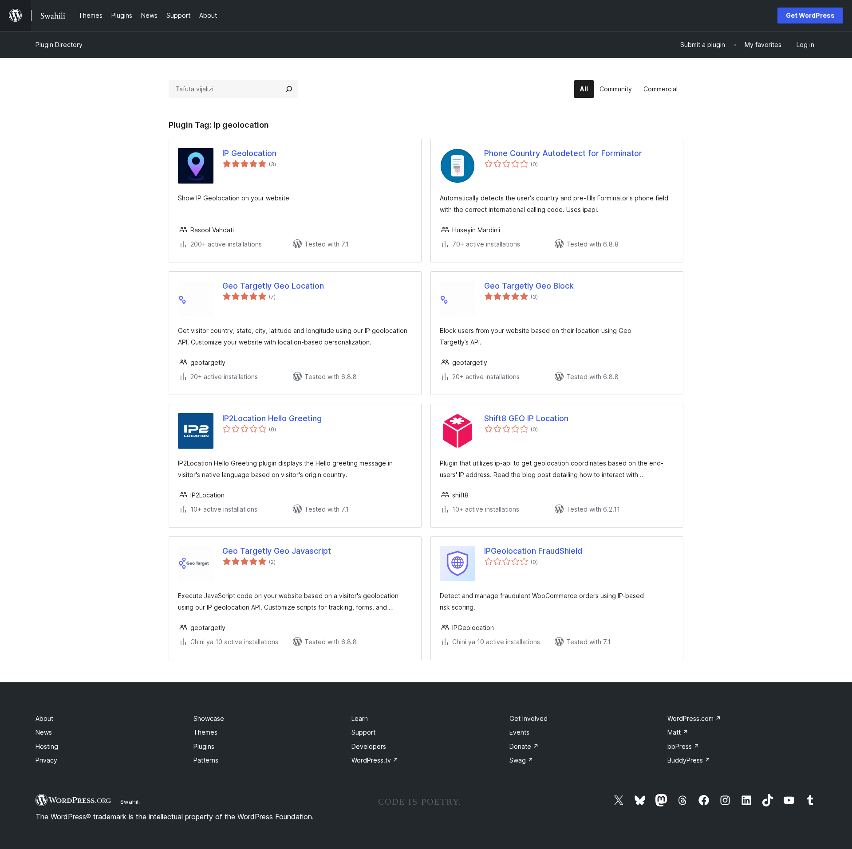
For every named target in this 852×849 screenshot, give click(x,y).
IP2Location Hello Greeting (272, 418)
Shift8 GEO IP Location (526, 418)
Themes (205, 732)
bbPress (683, 746)
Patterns (205, 760)
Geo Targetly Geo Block (529, 285)
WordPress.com (694, 718)
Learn (359, 718)
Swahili (130, 801)
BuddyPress (688, 760)
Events (519, 732)
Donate (524, 746)
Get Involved (528, 718)
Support (363, 732)
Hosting (47, 746)
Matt (677, 732)
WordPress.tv (374, 760)
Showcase (208, 718)
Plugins (203, 746)
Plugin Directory (59, 44)
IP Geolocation (249, 153)
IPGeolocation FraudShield (533, 551)
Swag (521, 760)
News (44, 732)
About (44, 718)
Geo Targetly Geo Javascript (276, 551)
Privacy (46, 760)
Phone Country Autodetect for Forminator (563, 153)
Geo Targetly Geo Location (273, 285)
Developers (368, 746)
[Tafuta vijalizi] (289, 89)
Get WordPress (810, 15)
